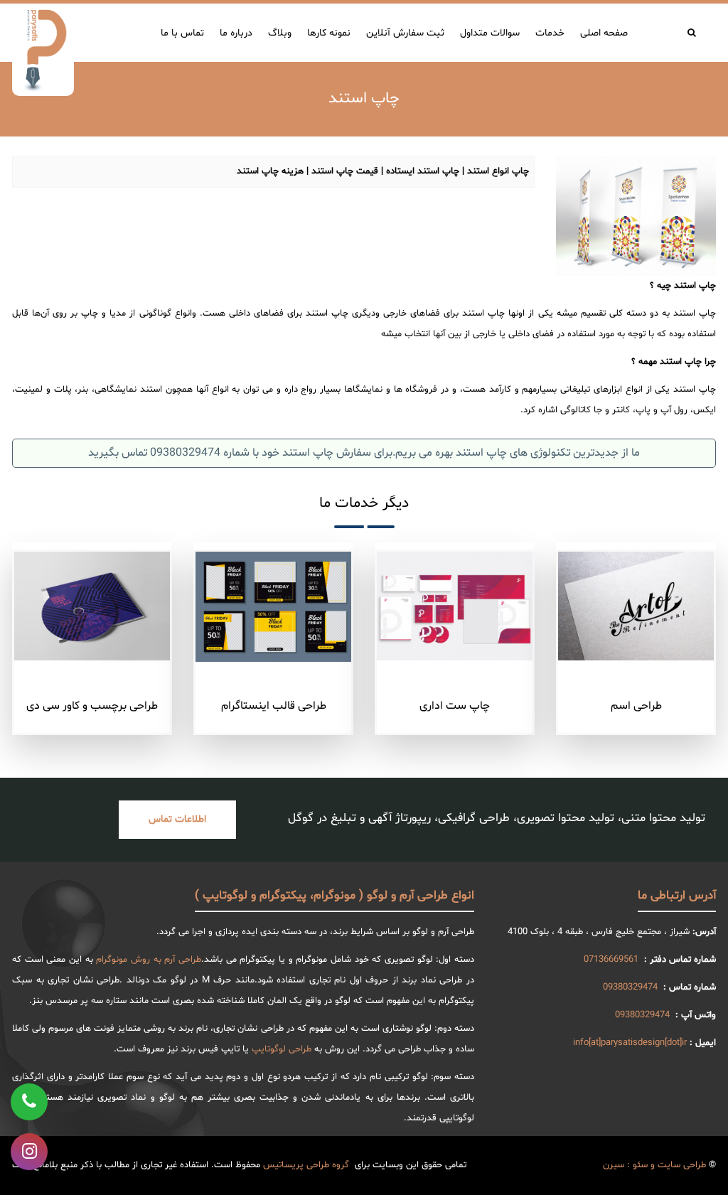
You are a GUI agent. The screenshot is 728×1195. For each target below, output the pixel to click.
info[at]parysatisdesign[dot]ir (630, 1042)
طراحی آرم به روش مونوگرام (148, 959)
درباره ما (236, 33)
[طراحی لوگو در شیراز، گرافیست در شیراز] (43, 50)
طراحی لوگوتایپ (281, 1049)
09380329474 (630, 987)
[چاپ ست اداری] (454, 606)
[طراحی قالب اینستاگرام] (273, 607)
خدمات (549, 33)
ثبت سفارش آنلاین (405, 33)
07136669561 (611, 959)
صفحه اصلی (604, 33)
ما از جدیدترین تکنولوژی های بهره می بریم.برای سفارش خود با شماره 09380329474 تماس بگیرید (364, 453)
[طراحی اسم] (636, 606)
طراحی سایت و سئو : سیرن (654, 1165)
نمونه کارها (328, 33)
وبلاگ (279, 33)
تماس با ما (182, 33)
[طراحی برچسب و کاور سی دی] (92, 606)
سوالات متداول (490, 33)
